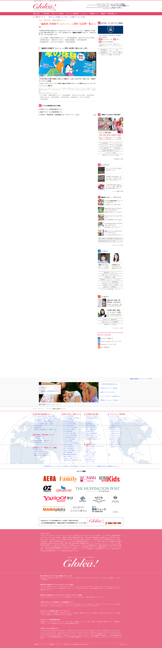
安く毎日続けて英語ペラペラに (104, 621)
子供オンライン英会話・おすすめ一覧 (110, 54)
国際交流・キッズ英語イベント (42, 455)
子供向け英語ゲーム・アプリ (93, 435)
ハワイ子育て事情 (67, 444)
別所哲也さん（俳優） (110, 277)
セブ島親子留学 (38, 425)
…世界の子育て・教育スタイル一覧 (72, 460)
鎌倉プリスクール (115, 443)
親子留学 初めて (44, 40)
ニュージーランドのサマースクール (84, 586)
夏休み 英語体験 (69, 40)
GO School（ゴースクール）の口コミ (104, 604)
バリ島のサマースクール (64, 588)
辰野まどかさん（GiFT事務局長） (110, 322)
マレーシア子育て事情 (69, 450)
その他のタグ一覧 (67, 458)
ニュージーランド (117, 143)
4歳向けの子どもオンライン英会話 (69, 613)
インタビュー (84, 13)
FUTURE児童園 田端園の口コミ (56, 637)
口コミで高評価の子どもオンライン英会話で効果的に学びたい (64, 623)
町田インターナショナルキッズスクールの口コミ (76, 635)
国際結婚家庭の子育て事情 (70, 454)
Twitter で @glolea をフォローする (111, 341)
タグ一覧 (51, 10)
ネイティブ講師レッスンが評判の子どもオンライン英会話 (56, 614)
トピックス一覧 (90, 461)
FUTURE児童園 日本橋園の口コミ (74, 637)
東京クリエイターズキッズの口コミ (67, 633)
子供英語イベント (94, 13)
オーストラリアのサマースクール (49, 586)
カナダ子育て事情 (67, 431)
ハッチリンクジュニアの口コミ (73, 605)
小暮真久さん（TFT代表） (110, 324)
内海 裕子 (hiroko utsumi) (51, 93)
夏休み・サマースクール (40, 449)
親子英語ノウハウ (90, 421)
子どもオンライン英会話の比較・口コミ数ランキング (58, 547)
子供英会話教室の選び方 (92, 418)
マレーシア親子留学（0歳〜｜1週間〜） (44, 423)
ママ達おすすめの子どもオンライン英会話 (109, 613)
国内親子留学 (37, 427)
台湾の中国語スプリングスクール (94, 597)
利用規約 (51, 644)
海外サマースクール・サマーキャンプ (65, 578)
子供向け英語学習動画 (91, 433)
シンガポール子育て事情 (69, 433)
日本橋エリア (111, 238)
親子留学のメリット (39, 438)
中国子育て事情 (67, 456)
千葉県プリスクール (114, 444)
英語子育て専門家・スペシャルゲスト (95, 446)
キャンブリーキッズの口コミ (90, 605)
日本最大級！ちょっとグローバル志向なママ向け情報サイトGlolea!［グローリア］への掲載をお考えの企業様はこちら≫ (81, 466)
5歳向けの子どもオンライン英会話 (88, 613)
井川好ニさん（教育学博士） (110, 319)
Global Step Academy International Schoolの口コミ (53, 630)
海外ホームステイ (90, 456)
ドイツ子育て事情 (67, 441)
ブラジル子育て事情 (68, 446)
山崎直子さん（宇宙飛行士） (110, 286)
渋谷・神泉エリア (103, 238)
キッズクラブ (89, 457)
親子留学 (112, 541)
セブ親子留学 (116, 148)
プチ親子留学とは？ (39, 436)
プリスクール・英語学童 (97, 547)
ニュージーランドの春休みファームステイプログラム (70, 597)
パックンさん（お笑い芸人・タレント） (110, 289)
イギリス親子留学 (104, 148)
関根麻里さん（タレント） (110, 272)
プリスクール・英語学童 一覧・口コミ (119, 420)
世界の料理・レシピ (91, 459)
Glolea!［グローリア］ (39, 408)
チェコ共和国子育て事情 (69, 437)
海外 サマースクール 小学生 (86, 37)
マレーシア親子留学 (117, 145)
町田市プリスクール (116, 435)
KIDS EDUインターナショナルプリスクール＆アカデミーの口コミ (85, 630)
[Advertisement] (67, 135)
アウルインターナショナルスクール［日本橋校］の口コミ (93, 633)
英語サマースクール (57, 40)
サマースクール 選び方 (57, 42)
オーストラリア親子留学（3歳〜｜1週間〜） (45, 416)
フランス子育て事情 (68, 448)
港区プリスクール (115, 423)
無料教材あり (104, 52)
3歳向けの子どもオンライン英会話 (49, 613)
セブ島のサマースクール (113, 588)
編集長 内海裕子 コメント (59, 20)
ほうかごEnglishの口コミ (57, 605)
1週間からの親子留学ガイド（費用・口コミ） (46, 429)
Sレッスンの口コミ (88, 604)
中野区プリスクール (116, 433)
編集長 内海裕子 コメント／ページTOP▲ (141, 378)
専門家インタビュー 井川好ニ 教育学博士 (110, 400)
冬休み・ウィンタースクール (41, 453)
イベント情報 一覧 (117, 191)
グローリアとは (37, 10)
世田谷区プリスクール (116, 427)
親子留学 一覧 (118, 159)
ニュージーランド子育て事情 (70, 443)
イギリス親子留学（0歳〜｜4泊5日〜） (44, 421)
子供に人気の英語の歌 (91, 437)
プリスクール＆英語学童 (72, 13)
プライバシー (44, 644)
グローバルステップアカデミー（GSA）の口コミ (69, 604)
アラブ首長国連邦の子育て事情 (71, 418)
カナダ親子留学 (104, 143)
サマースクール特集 (110, 153)
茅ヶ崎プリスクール (116, 441)
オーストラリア (104, 145)
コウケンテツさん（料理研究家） (110, 282)
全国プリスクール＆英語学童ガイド (51, 112)
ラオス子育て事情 (67, 452)
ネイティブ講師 (117, 52)
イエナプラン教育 (90, 454)
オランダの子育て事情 (69, 429)
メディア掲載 (44, 37)
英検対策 (77, 621)
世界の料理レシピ (112, 13)
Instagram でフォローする (108, 344)
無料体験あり (104, 50)
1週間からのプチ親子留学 (47, 578)
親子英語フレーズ (90, 431)
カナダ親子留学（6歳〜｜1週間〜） (43, 420)
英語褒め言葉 (89, 423)
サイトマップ (45, 10)
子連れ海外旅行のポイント (41, 442)
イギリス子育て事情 (68, 420)
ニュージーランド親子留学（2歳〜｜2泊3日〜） (46, 418)
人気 (117, 50)
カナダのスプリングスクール (47, 597)
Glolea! (40, 20)
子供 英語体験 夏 (71, 37)
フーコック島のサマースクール (80, 588)
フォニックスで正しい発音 (88, 621)
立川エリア (119, 238)
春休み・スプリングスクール (41, 451)
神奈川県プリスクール (115, 439)
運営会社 (36, 644)
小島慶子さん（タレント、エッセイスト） (110, 279)
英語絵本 (103, 13)
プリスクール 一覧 (117, 245)
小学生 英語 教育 (81, 40)
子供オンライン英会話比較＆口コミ (51, 109)
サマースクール (57, 543)
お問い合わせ (67, 644)
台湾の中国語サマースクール (97, 588)
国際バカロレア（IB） (91, 452)
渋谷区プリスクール (116, 425)
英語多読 (42, 621)
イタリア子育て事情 (68, 421)
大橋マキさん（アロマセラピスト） (110, 274)
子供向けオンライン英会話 (108, 388)
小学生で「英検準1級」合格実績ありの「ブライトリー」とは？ (60, 114)
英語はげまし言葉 (90, 425)
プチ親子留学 (45, 13)
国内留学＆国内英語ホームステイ (110, 150)
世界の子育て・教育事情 (78, 543)
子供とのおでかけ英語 (91, 427)
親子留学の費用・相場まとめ (41, 440)
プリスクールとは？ (114, 416)
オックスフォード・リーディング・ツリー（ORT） (60, 621)
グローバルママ (90, 448)
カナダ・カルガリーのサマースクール (104, 586)
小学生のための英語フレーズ (93, 439)
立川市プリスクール (116, 437)
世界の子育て (36, 13)
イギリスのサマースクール (66, 586)
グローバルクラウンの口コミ (47, 604)
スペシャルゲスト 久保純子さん (110, 396)
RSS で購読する (105, 347)
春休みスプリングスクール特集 (111, 155)
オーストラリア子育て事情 (70, 427)
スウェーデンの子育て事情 (70, 435)
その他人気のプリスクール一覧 (107, 241)
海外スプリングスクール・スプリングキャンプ (88, 578)
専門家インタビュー (75, 545)
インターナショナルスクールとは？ (118, 418)
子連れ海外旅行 (80, 541)
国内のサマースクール (46, 590)
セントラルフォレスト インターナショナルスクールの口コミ (73, 632)
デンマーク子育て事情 (69, 439)
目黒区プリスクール (116, 429)
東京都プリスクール (114, 421)
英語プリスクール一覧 (107, 392)
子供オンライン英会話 (57, 13)
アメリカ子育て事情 (68, 416)
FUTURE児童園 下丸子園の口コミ (99, 635)
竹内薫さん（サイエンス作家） (111, 284)
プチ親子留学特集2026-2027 (109, 384)
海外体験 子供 (44, 42)
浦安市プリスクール (116, 446)
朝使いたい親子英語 (91, 429)
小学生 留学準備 (70, 42)
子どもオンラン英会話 (108, 578)
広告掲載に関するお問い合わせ (81, 644)
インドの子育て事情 (68, 425)
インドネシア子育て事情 (69, 423)
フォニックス (89, 420)
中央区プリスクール (116, 431)
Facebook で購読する (107, 338)
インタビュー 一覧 (117, 328)
